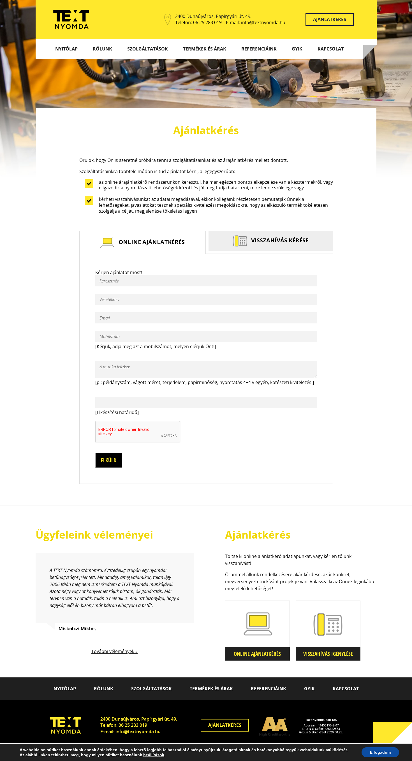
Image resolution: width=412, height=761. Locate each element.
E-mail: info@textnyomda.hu (255, 23)
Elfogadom (380, 752)
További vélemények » (114, 651)
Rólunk (102, 49)
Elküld (109, 460)
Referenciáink (259, 49)
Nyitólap (66, 49)
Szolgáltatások (147, 49)
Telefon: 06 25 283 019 (198, 23)
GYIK (297, 49)
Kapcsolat (331, 49)
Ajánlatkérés (329, 19)
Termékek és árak (204, 49)
